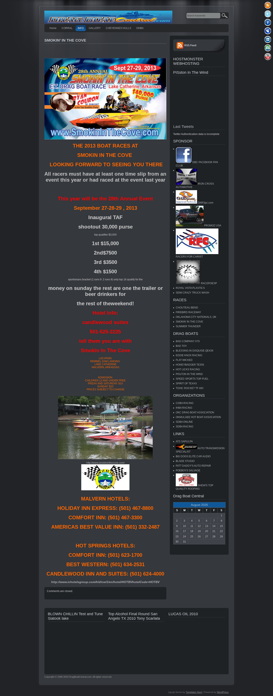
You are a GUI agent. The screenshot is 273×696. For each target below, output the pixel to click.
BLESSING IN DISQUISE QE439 (194, 350)
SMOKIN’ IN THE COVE (65, 40)
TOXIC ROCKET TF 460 (189, 388)
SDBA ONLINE (184, 421)
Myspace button (268, 31)
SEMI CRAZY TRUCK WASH (192, 292)
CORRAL (67, 28)
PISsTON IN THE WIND (189, 374)
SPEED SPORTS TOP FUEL (192, 378)
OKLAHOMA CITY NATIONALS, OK (196, 316)
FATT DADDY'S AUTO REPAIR (193, 465)
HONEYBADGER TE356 (190, 364)
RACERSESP (208, 283)
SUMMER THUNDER (188, 326)
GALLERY (95, 28)
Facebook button (268, 22)
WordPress (223, 692)
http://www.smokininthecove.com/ (105, 462)
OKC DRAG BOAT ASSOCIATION (195, 412)
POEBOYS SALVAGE (188, 470)
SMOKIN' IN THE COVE (189, 321)
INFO (81, 28)
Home (53, 28)
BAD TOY (181, 345)
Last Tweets (183, 126)
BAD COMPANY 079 (188, 341)
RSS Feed (190, 45)
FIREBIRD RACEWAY (188, 312)
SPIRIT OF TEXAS (186, 383)
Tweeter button (268, 14)
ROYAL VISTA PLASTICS (190, 288)
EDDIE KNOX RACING (189, 355)
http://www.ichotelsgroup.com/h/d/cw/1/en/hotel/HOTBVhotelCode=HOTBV (105, 582)
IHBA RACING (184, 407)
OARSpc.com (205, 202)
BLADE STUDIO (185, 461)
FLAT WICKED (184, 360)
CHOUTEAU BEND (187, 307)
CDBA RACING (184, 403)
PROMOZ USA (212, 225)
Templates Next (194, 692)
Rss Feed (268, 5)
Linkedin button (268, 39)
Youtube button (268, 56)
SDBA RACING (184, 426)
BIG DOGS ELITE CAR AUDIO (193, 456)
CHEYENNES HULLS (118, 28)
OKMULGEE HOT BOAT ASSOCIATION (198, 417)
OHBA (140, 28)
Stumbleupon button (268, 48)
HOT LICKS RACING (188, 369)
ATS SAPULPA (184, 441)
